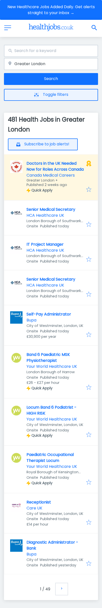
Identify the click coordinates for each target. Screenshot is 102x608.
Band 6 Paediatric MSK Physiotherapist (48, 357)
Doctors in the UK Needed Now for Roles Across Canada (55, 166)
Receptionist (38, 502)
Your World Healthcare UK (51, 366)
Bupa (31, 320)
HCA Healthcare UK (45, 215)
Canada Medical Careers (50, 175)
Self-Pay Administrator (48, 314)
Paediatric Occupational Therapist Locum (50, 457)
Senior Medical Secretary (50, 209)
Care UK (34, 508)
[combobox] (51, 51)
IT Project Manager (45, 244)
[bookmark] (89, 189)
